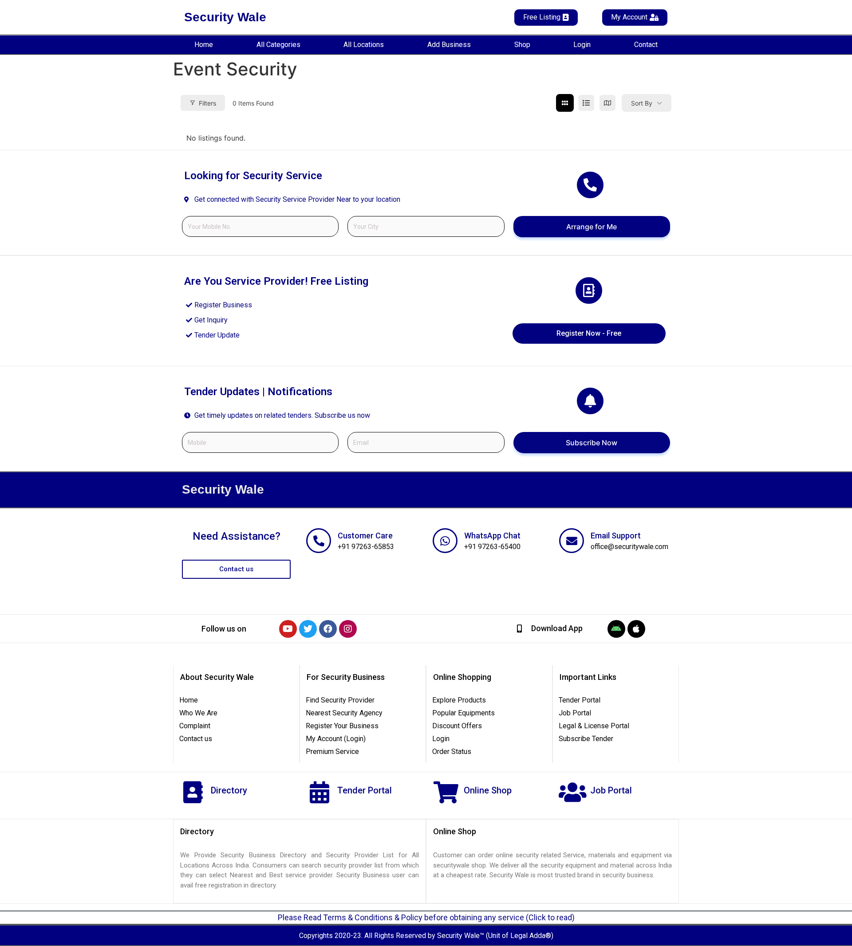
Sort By (641, 103)
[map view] (607, 103)
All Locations (363, 44)
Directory (229, 790)
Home (203, 44)
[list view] (586, 103)
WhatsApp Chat (492, 535)
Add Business (449, 44)
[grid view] (565, 103)
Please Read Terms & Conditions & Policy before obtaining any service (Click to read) (426, 917)
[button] (224, 629)
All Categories (278, 44)
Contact (646, 44)
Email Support (616, 535)
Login (582, 44)
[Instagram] (348, 629)
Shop (522, 44)
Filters (207, 103)
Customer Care (365, 535)
